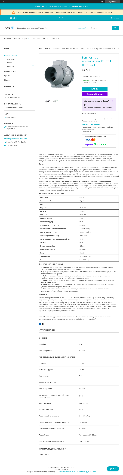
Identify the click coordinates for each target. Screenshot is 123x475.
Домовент (11, 59)
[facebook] (40, 324)
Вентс (47, 49)
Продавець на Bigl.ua (61, 470)
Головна (7, 38)
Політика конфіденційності (86, 472)
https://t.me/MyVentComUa (16, 142)
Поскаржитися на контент (66, 472)
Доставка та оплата (40, 38)
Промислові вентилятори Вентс (65, 49)
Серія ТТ (83, 49)
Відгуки (7, 80)
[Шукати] (115, 28)
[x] (42, 324)
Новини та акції (10, 71)
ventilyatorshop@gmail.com (16, 139)
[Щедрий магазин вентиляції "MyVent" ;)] (9, 32)
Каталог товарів (20, 38)
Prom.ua (73, 467)
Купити (94, 89)
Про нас (7, 76)
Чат (114, 469)
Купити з (90, 94)
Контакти (55, 38)
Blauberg (10, 66)
